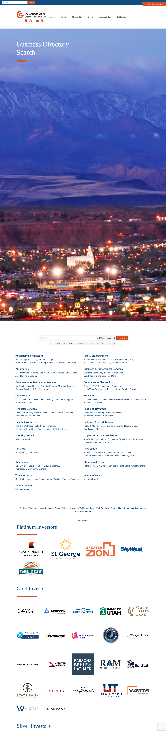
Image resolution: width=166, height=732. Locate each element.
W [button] (107, 343)
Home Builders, (22, 402)
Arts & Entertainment (96, 355)
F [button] (66, 343)
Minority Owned (24, 435)
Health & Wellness (26, 422)
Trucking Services (70, 479)
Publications (122, 17)
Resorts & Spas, (131, 426)
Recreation (21, 462)
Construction (23, 395)
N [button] (85, 343)
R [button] (95, 343)
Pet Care (20, 448)
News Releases (46, 508)
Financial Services (26, 409)
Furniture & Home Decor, (119, 466)
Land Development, (36, 399)
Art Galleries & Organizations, (97, 362)
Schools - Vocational (93, 402)
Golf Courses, (21, 466)
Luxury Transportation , (42, 479)
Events (90, 17)
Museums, (116, 362)
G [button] (69, 343)
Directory (64, 17)
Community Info (105, 17)
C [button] (59, 343)
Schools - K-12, (91, 399)
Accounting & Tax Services (27, 416)
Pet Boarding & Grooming (27, 452)
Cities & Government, (93, 442)
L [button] (80, 343)
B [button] (57, 343)
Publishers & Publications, (59, 362)
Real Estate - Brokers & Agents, (98, 452)
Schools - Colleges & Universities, (114, 399)
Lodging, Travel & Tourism (99, 422)
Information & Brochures (133, 508)
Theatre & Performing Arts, (121, 359)
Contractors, (21, 399)
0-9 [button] (51, 343)
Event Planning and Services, (97, 376)
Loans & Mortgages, (65, 413)
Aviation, (58, 479)
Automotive (22, 369)
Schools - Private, (139, 399)
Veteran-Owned (92, 475)
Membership (77, 17)
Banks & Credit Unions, (44, 413)
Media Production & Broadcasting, (30, 362)
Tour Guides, (89, 429)
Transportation (23, 475)
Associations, (139, 439)
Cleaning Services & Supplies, (29, 389)
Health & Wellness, (24, 426)
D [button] (62, 343)
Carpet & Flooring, (49, 386)
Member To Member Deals (83, 508)
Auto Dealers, (71, 373)
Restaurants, (89, 413)
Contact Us (116, 508)
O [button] (87, 343)
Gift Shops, (102, 466)
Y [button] (112, 343)
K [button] (78, 343)
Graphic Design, (46, 359)
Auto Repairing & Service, (27, 373)
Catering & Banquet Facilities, (109, 413)
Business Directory (28, 508)
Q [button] (92, 343)
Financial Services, (24, 413)
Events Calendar (62, 508)
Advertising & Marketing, (26, 359)
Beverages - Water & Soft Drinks (98, 416)
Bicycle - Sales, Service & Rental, (44, 466)
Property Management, (94, 456)
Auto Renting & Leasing (26, 376)
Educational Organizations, (120, 439)
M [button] (82, 343)
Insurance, (108, 373)
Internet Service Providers (126, 389)
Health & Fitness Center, (45, 426)
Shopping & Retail (94, 462)
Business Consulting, (93, 373)
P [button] (90, 343)
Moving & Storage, (66, 386)
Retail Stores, (90, 466)
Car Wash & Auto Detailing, (52, 373)
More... (75, 362)
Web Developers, (115, 386)
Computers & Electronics (98, 382)
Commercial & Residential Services (35, 382)
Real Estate (90, 448)
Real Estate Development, (117, 456)
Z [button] (114, 343)
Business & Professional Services (103, 369)
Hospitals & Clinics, (52, 429)
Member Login (157, 4)
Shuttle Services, (23, 479)
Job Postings (103, 508)
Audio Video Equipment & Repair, (99, 389)
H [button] (71, 343)
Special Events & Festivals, (96, 359)
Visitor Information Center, (111, 426)
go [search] (123, 338)
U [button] (102, 343)
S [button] (97, 343)
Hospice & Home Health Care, (29, 429)
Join (148, 4)
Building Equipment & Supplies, (60, 399)
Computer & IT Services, (95, 386)
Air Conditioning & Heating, (27, 386)
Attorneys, (118, 373)
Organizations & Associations (101, 435)
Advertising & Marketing (29, 355)
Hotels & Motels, (91, 426)
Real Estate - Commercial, (126, 452)
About (53, 17)
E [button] (64, 343)
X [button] (109, 343)
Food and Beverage (95, 409)
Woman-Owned (24, 485)
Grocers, (135, 466)
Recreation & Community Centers (30, 469)
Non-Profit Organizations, (95, 439)
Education (89, 395)
